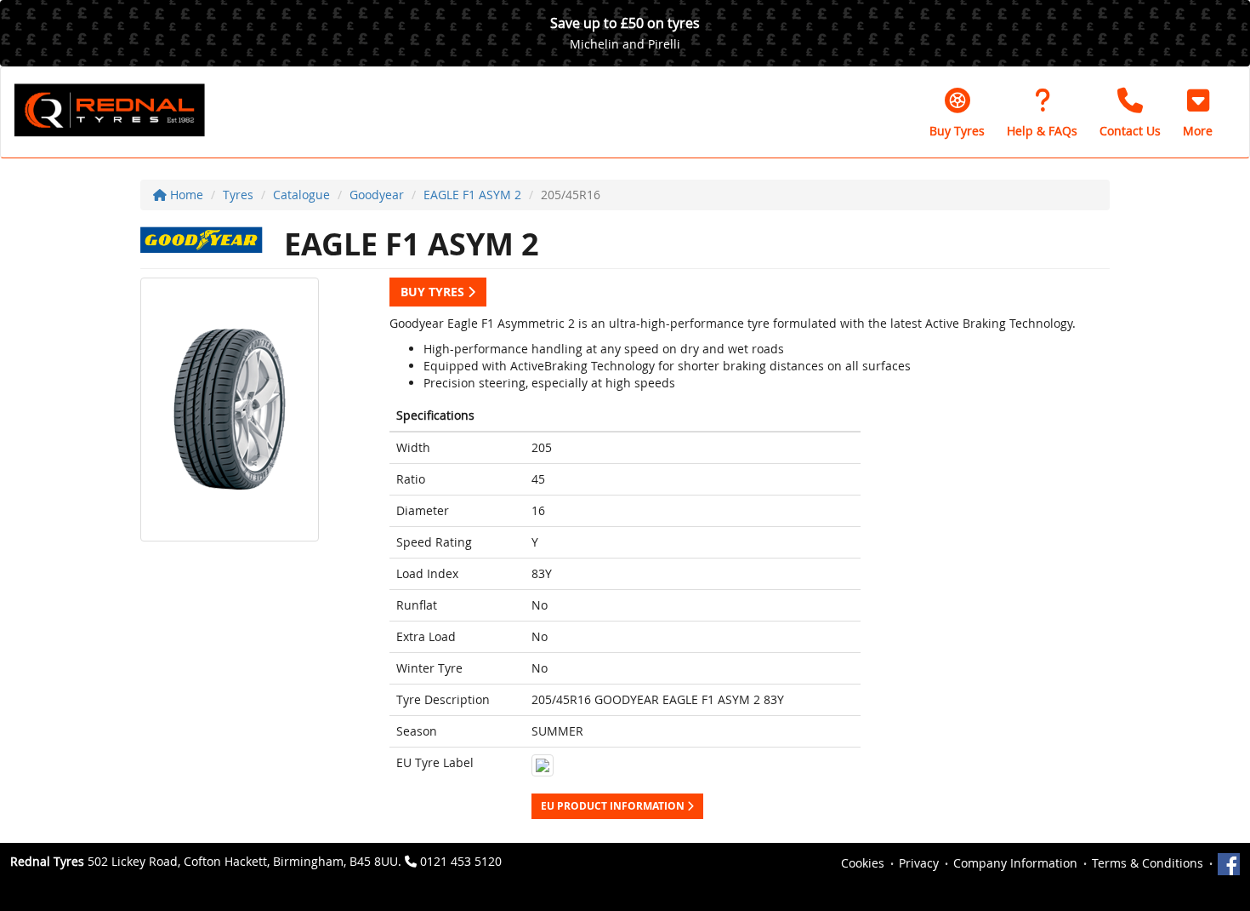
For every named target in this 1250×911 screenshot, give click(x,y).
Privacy (919, 863)
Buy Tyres (434, 292)
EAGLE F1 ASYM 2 (472, 194)
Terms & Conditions (1147, 863)
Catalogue (301, 194)
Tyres (238, 194)
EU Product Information (614, 806)
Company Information (1015, 863)
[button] (1198, 112)
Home (185, 194)
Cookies (862, 863)
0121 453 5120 (461, 861)
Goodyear (376, 194)
